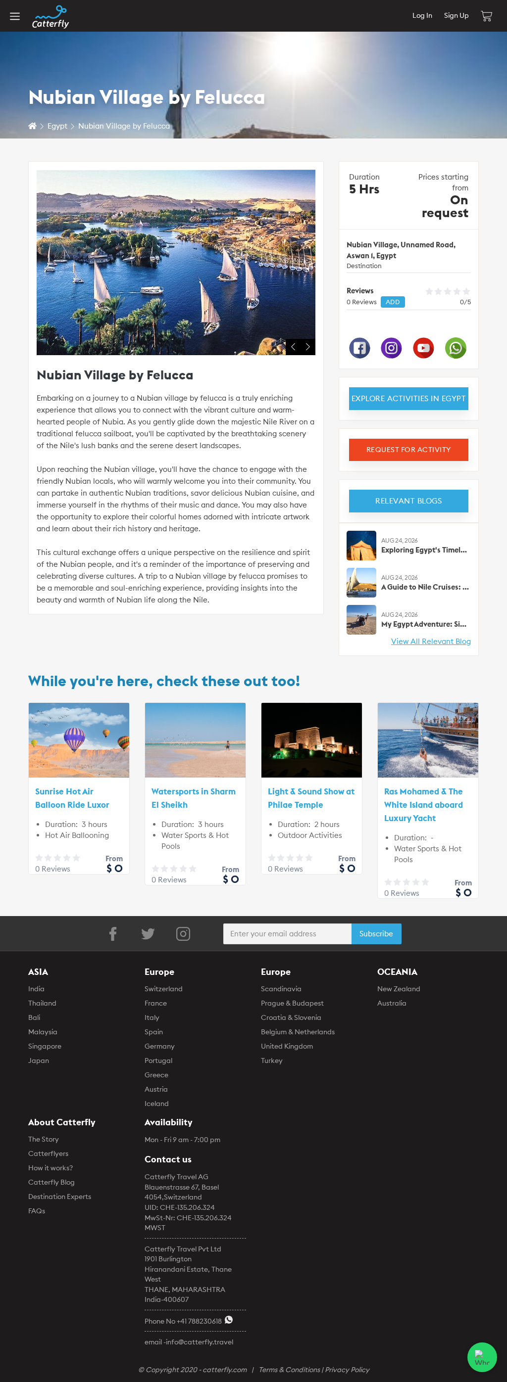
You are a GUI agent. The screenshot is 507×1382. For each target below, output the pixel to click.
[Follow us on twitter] (148, 934)
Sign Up (456, 15)
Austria (156, 1089)
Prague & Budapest (292, 1003)
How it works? (50, 1167)
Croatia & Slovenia (291, 1017)
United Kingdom (287, 1046)
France (156, 1003)
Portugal (158, 1060)
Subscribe (376, 933)
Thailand (42, 1003)
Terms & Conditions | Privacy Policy (313, 1369)
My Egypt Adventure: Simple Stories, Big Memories (425, 624)
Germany (160, 1046)
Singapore (44, 1046)
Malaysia (42, 1031)
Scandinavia (281, 988)
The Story (43, 1139)
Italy (152, 1017)
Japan (38, 1060)
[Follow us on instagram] (183, 934)
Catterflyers (48, 1153)
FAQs (36, 1210)
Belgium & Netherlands (298, 1031)
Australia (391, 1003)
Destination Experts (59, 1196)
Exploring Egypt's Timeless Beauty (425, 549)
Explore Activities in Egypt (409, 398)
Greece (156, 1074)
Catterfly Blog (51, 1182)
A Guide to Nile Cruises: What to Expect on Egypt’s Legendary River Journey (425, 587)
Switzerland (164, 988)
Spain (154, 1031)
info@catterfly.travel (199, 1341)
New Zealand (398, 988)
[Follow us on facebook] (113, 934)
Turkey (272, 1060)
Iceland (157, 1103)
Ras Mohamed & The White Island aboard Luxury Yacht (423, 805)
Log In (422, 15)
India (36, 988)
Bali (34, 1017)
